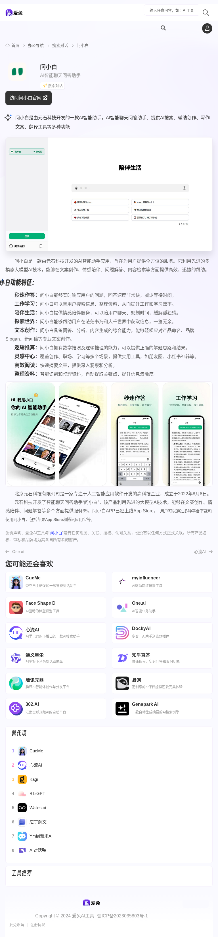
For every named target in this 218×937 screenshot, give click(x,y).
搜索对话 (60, 45)
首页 (15, 45)
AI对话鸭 (29, 850)
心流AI (200, 551)
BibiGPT (28, 793)
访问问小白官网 (25, 97)
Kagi (25, 779)
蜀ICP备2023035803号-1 (122, 915)
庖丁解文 (29, 821)
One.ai (18, 551)
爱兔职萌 (16, 925)
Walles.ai (29, 807)
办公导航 (36, 45)
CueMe (27, 750)
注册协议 (37, 925)
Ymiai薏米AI (32, 836)
